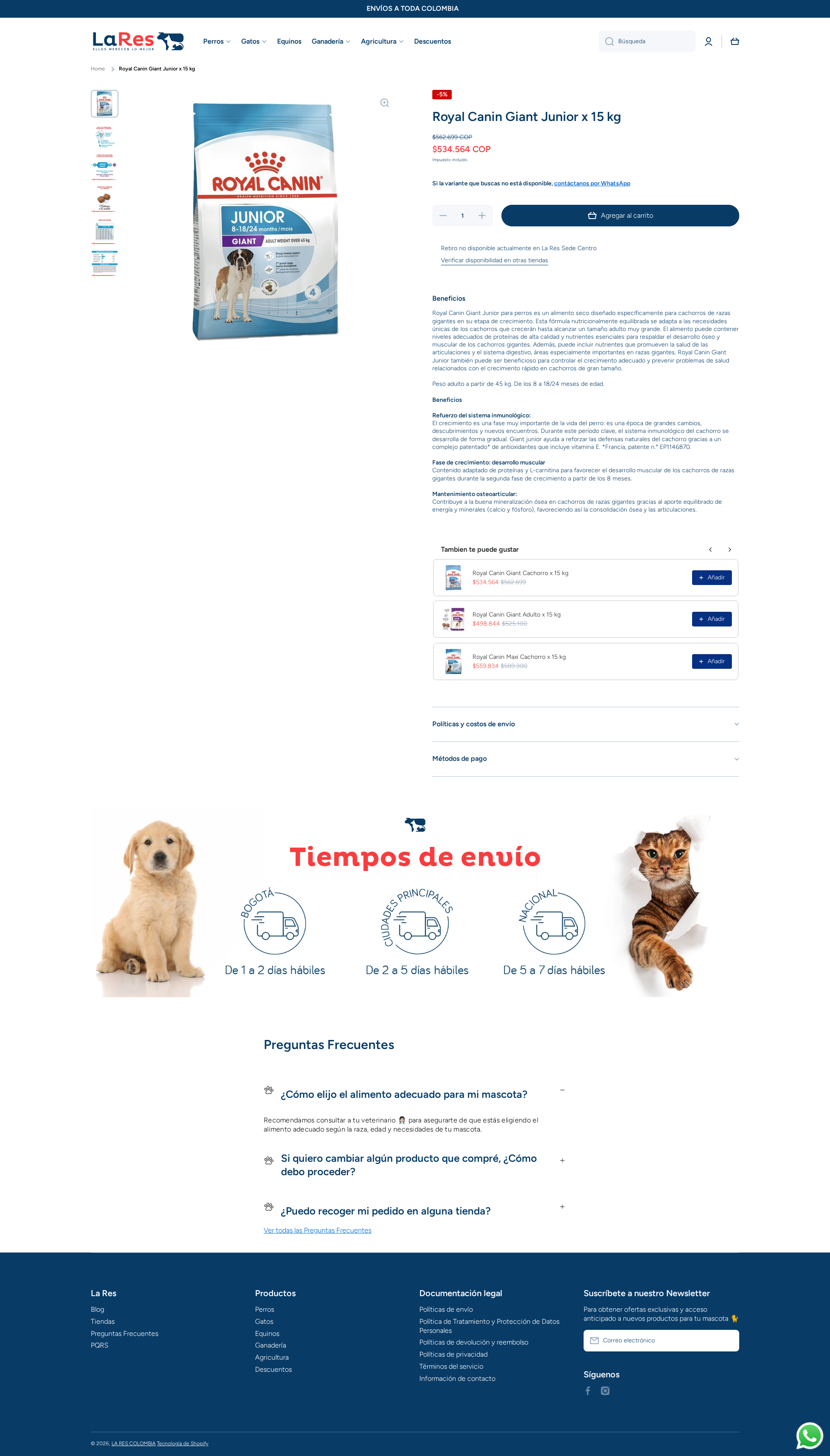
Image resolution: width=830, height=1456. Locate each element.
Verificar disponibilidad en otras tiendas (494, 260)
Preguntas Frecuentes (124, 1333)
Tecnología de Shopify (182, 1443)
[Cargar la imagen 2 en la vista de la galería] (104, 135)
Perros (264, 1309)
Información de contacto (457, 1378)
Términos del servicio (451, 1366)
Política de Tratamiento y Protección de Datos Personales (489, 1326)
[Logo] (138, 41)
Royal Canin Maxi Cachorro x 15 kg (519, 657)
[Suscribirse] (728, 1340)
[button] (735, 41)
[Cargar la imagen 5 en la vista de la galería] (104, 231)
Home (98, 69)
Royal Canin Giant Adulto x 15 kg (516, 614)
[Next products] (729, 550)
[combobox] (647, 41)
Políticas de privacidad (453, 1354)
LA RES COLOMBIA (134, 1443)
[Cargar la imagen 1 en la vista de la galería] (104, 104)
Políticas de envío (446, 1309)
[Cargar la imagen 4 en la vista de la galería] (104, 199)
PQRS (100, 1345)
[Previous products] (710, 550)
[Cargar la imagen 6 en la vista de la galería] (104, 263)
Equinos (267, 1333)
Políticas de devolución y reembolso (473, 1342)
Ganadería (270, 1345)
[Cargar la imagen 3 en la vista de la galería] (104, 167)
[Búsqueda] (606, 41)
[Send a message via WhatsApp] (810, 1436)
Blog (97, 1309)
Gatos (264, 1321)
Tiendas (103, 1321)
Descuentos (273, 1369)
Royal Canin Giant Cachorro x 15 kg (520, 573)
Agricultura (272, 1357)
